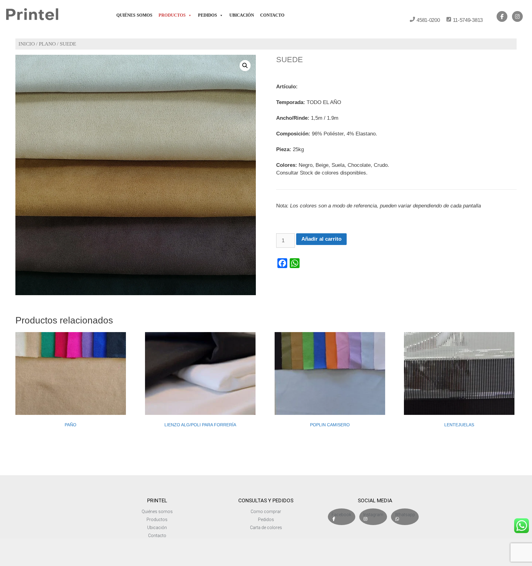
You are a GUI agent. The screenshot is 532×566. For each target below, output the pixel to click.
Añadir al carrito (321, 239)
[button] (245, 65)
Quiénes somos (134, 15)
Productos (172, 15)
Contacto (272, 15)
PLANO (47, 44)
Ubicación (241, 15)
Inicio (26, 44)
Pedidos (207, 15)
